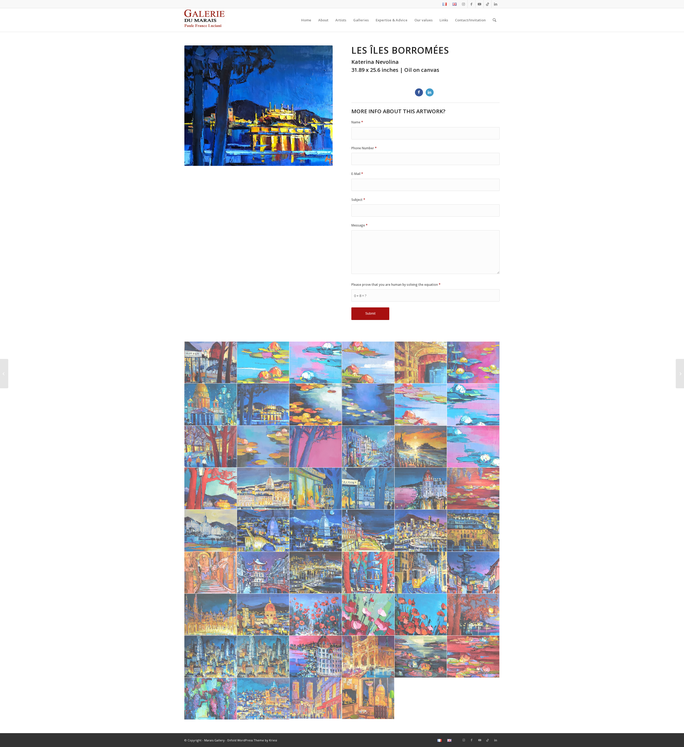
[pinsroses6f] (315, 447)
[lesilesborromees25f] (263, 404)
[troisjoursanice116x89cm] (315, 657)
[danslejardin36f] (315, 363)
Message (359, 225)
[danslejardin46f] (368, 363)
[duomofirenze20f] (263, 615)
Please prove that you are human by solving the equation (396, 284)
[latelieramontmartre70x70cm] (368, 699)
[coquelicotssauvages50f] (315, 615)
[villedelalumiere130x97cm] (263, 699)
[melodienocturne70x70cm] (368, 404)
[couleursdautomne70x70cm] (473, 657)
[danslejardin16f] (263, 363)
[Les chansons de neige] (4, 373)
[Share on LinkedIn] (430, 92)
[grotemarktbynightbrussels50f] (210, 615)
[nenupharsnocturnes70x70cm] (421, 657)
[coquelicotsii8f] (421, 615)
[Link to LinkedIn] (496, 4)
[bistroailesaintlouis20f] (210, 363)
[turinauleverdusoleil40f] (263, 531)
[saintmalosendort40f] (421, 447)
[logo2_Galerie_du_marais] (205, 20)
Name (357, 122)
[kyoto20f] (473, 573)
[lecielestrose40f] (473, 363)
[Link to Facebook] (471, 4)
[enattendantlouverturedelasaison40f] (421, 363)
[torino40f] (263, 489)
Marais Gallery (214, 740)
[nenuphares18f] (421, 404)
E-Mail (357, 173)
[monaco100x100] (315, 573)
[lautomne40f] (315, 404)
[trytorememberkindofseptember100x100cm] (263, 657)
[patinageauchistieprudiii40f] (210, 447)
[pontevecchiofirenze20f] (473, 531)
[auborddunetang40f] (210, 699)
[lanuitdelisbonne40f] (421, 573)
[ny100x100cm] (210, 657)
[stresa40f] (210, 489)
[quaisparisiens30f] (368, 447)
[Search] (494, 20)
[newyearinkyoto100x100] (263, 573)
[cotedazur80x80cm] (421, 489)
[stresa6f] (368, 531)
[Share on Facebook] (419, 92)
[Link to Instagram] (463, 4)
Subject (358, 199)
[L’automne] (680, 373)
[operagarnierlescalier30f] (210, 573)
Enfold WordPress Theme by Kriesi (252, 740)
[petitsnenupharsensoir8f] (263, 447)
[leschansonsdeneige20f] (210, 404)
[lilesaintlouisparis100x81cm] (315, 699)
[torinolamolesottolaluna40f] (315, 531)
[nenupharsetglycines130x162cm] (473, 489)
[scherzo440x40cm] (473, 447)
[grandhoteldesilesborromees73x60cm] (210, 531)
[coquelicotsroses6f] (368, 615)
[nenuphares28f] (473, 404)
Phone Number (364, 148)
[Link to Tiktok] (487, 4)
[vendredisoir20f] (368, 489)
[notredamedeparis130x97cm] (368, 657)
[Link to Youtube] (479, 4)
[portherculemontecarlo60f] (421, 531)
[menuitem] (445, 4)
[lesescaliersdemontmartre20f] (368, 573)
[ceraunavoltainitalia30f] (473, 615)
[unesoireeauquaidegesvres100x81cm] (315, 489)
